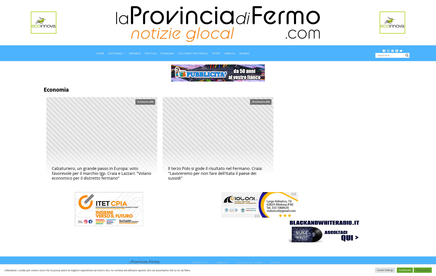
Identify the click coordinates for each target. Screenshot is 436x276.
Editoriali (115, 53)
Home (100, 53)
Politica (150, 53)
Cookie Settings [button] (385, 270)
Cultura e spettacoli (193, 53)
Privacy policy (423, 270)
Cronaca (135, 53)
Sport (216, 53)
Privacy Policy (200, 262)
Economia (167, 53)
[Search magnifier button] (407, 55)
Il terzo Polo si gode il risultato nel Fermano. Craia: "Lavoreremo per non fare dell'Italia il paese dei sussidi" (215, 173)
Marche (230, 53)
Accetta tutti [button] (405, 270)
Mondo (244, 53)
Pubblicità (222, 262)
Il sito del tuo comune (249, 262)
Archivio (276, 262)
